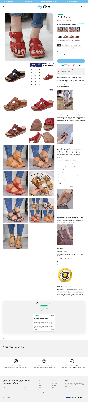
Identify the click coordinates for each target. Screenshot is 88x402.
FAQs (39, 383)
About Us (40, 390)
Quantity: (59, 51)
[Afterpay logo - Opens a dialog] (81, 24)
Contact (39, 385)
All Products (54, 383)
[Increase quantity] (64, 54)
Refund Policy (41, 392)
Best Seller (54, 385)
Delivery (39, 387)
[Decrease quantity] (59, 54)
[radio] (60, 30)
